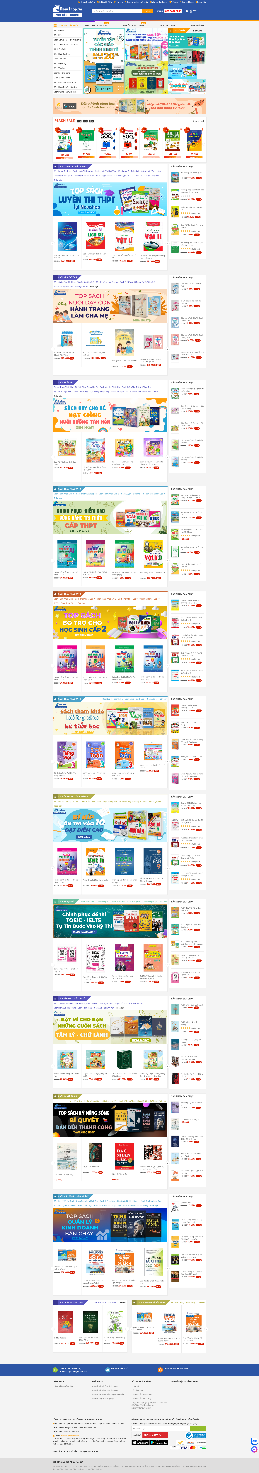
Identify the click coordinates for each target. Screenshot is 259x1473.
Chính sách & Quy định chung (105, 1386)
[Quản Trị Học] (175, 1207)
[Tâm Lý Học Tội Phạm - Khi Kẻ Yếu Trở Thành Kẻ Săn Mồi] (175, 1078)
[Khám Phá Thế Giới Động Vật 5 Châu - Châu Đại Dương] (175, 393)
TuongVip (96, 1466)
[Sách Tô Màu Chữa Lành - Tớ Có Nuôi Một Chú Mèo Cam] (175, 428)
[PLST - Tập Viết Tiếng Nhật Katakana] (175, 929)
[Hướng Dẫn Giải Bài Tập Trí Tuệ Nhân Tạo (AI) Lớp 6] (153, 658)
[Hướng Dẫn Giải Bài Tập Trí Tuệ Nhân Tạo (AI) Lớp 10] (124, 554)
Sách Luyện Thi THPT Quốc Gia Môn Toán (130, 1466)
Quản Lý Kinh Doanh (62, 78)
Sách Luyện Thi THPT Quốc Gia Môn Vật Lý (161, 1466)
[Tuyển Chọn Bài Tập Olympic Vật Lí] (95, 861)
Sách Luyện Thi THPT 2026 (96, 25)
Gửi (198, 1428)
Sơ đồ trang (138, 1390)
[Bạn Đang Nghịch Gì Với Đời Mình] (175, 1107)
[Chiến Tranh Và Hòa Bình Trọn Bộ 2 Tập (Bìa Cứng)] (124, 1059)
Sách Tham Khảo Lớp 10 (84, 1466)
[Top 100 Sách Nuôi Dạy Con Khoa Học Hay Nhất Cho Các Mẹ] (187, 40)
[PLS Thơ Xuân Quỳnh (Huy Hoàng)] (175, 1044)
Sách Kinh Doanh (167, 25)
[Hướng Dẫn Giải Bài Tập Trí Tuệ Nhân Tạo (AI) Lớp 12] (67, 554)
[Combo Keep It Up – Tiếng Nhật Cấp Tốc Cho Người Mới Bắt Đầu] (67, 954)
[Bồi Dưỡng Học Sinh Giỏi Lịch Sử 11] (175, 552)
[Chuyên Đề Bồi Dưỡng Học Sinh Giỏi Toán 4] (175, 710)
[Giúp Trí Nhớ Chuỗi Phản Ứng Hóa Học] (175, 229)
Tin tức (120, 2)
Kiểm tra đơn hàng (159, 2)
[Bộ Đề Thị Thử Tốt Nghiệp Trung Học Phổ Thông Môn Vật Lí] (153, 236)
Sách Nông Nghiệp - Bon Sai (65, 87)
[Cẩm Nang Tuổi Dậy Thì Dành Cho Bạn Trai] (175, 322)
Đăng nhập (201, 2)
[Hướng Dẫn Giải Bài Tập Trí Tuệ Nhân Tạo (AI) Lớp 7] (124, 658)
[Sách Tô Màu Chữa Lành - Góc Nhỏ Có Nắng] (175, 410)
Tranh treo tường (88, 2)
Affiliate (174, 2)
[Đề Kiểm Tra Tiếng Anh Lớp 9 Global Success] (153, 861)
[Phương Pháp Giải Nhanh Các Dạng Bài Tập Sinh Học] (175, 194)
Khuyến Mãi (179, 31)
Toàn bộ (57, 180)
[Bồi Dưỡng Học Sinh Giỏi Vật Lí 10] (153, 554)
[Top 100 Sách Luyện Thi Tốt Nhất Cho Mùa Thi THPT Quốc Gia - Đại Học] (187, 71)
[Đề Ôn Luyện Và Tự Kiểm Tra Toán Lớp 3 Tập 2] (95, 754)
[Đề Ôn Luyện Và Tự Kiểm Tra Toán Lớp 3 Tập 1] (124, 755)
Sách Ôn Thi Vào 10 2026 (133, 25)
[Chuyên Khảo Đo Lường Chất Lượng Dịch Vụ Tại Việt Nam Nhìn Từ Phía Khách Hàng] (95, 1262)
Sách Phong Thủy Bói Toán (65, 92)
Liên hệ (136, 1386)
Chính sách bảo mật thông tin (105, 1390)
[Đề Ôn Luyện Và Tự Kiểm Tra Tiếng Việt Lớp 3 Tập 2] (67, 755)
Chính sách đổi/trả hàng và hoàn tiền (108, 1394)
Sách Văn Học (59, 68)
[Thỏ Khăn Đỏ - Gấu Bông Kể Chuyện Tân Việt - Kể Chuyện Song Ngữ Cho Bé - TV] (67, 338)
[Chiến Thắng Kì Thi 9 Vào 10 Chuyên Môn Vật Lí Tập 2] (175, 657)
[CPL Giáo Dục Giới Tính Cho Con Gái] (175, 305)
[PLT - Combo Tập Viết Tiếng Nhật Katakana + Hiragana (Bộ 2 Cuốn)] (175, 944)
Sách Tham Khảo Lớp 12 (78, 1469)
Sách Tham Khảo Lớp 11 (96, 1469)
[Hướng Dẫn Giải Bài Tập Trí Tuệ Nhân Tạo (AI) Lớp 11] (95, 553)
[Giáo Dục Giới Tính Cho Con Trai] (175, 288)
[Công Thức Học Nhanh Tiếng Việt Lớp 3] (153, 751)
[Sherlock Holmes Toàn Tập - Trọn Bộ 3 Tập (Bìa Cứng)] (175, 1061)
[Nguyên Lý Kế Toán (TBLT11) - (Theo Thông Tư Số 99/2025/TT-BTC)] (175, 1224)
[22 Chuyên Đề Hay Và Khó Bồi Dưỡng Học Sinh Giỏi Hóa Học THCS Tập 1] (175, 622)
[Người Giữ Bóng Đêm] (95, 1152)
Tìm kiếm (147, 11)
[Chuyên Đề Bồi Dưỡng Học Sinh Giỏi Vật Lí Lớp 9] (175, 605)
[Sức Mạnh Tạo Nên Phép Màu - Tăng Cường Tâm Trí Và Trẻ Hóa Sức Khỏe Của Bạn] (90, 1322)
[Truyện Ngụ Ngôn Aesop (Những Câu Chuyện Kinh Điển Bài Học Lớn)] (153, 1059)
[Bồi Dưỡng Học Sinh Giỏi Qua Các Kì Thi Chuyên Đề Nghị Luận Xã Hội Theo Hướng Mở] (175, 247)
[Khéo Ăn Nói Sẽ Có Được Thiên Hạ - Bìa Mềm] (175, 1175)
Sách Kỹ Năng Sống (62, 73)
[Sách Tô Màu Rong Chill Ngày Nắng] (67, 447)
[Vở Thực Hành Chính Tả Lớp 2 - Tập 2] (175, 727)
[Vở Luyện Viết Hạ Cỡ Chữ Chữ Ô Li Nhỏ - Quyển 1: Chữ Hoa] (175, 462)
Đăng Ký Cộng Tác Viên (63, 1386)
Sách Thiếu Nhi (197, 25)
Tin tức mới (197, 31)
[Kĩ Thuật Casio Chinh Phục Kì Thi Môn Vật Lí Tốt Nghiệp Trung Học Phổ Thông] (67, 236)
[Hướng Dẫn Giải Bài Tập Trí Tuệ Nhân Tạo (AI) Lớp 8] (95, 659)
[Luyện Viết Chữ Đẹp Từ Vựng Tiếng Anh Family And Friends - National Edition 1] (175, 744)
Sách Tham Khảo (62, 1469)
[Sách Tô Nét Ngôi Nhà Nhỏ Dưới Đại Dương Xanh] (95, 450)
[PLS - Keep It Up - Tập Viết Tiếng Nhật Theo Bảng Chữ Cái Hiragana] (175, 977)
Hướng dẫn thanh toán (142, 1394)
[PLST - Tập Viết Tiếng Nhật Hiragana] (175, 912)
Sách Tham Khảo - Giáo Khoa (66, 44)
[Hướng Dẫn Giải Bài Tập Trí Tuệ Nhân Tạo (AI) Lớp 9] (67, 659)
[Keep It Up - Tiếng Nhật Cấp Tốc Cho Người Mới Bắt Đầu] (95, 958)
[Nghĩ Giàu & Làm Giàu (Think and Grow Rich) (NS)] (175, 1259)
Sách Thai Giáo (60, 59)
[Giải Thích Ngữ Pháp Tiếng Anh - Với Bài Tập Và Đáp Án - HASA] (175, 960)
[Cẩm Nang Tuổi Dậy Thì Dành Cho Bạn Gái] (175, 339)
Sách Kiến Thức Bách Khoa (65, 82)
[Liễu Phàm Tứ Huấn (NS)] (67, 1156)
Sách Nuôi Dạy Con (62, 54)
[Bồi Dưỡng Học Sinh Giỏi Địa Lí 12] (175, 177)
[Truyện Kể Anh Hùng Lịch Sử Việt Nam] (67, 1059)
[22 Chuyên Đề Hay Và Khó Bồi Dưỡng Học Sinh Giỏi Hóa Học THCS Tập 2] (175, 675)
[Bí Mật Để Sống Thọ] (65, 1322)
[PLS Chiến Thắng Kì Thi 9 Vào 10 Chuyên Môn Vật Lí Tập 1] (175, 640)
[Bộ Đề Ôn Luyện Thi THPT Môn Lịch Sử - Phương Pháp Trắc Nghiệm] (95, 235)
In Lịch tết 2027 (105, 2)
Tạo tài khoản (188, 2)
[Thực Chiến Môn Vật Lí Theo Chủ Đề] (124, 236)
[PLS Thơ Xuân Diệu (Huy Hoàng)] (175, 1026)
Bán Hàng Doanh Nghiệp (103, 1398)
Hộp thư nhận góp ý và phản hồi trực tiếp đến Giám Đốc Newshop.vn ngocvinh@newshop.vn (149, 1405)
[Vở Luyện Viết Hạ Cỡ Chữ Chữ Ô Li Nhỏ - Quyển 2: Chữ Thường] (175, 445)
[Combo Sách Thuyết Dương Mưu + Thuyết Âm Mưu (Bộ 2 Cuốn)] (153, 1152)
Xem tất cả (198, 121)
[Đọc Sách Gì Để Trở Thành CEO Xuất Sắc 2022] (187, 56)
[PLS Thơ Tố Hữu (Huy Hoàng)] (175, 1009)
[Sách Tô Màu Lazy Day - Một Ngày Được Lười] (124, 447)
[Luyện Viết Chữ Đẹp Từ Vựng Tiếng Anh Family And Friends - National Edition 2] (175, 778)
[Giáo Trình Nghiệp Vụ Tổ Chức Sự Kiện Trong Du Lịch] (124, 1262)
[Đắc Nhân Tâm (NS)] (124, 1156)
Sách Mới (58, 35)
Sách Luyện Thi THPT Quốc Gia (67, 40)
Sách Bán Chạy (60, 30)
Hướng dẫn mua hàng (142, 1398)
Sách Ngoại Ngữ (60, 63)
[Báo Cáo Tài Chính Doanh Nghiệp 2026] (153, 1262)
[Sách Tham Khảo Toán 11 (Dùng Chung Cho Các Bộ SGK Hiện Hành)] (175, 500)
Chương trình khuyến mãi (137, 2)
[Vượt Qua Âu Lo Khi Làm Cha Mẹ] (124, 342)
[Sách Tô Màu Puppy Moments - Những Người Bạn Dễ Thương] (153, 447)
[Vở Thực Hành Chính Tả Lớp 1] (175, 761)
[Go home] (67, 11)
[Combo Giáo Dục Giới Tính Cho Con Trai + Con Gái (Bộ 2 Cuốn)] (175, 357)
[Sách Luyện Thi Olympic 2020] (187, 86)
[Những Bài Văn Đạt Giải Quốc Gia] (175, 212)
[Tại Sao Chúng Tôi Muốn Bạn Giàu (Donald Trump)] (175, 1276)
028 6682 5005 (173, 11)
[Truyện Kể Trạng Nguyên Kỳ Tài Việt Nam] (95, 1059)
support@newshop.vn (70, 1436)
